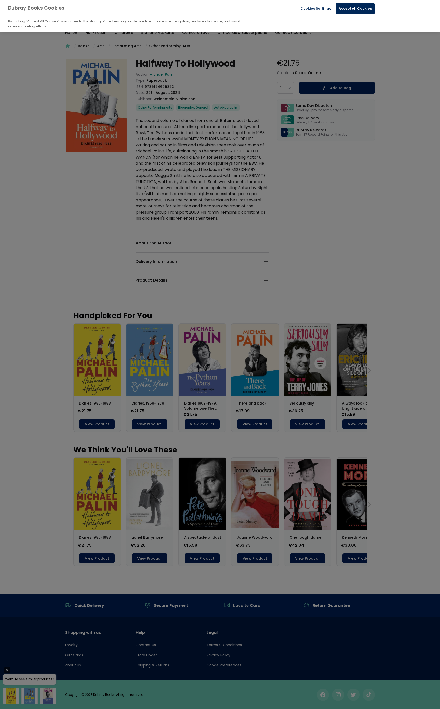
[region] (220, 16)
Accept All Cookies (355, 8)
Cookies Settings (315, 8)
